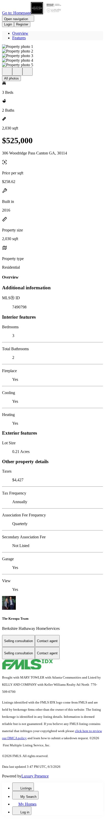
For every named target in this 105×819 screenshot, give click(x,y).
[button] (52, 46)
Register (22, 24)
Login (8, 24)
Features (19, 38)
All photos (11, 78)
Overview (20, 33)
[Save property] (17, 71)
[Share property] (27, 71)
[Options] (7, 71)
